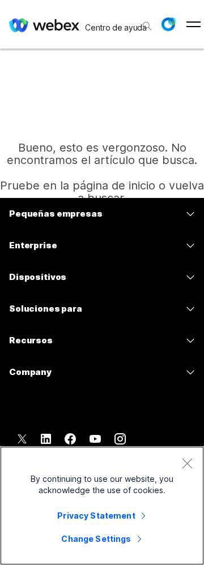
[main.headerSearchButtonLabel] (146, 22)
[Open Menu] (193, 24)
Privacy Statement (96, 515)
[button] (168, 24)
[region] (102, 505)
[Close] (187, 463)
